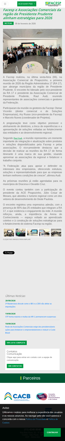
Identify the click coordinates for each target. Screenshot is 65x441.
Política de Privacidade (36, 419)
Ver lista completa (16, 343)
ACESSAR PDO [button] (25, 4)
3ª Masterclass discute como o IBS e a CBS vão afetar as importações (28, 304)
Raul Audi (18, 138)
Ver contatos (15, 366)
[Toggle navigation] (5, 4)
